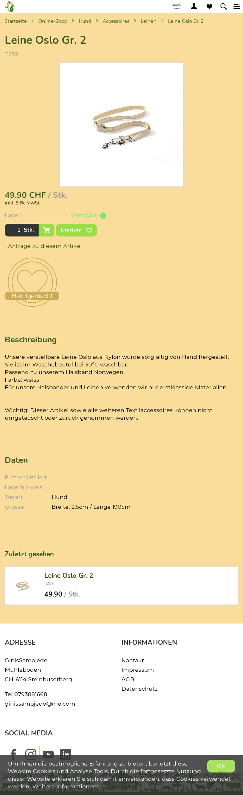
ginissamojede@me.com (40, 703)
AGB (128, 679)
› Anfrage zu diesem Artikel (43, 245)
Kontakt (133, 660)
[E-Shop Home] (9, 6)
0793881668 (30, 694)
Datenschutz (140, 688)
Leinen (149, 21)
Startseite (16, 21)
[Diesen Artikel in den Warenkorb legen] (46, 230)
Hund (85, 21)
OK (221, 766)
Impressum (138, 669)
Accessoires (116, 21)
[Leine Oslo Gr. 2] (22, 585)
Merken (72, 230)
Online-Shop (52, 21)
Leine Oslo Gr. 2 (185, 21)
